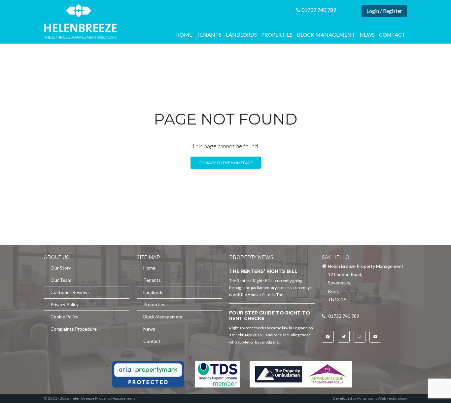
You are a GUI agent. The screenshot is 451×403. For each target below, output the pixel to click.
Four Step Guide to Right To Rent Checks (269, 316)
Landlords (241, 34)
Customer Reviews (70, 292)
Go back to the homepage (225, 162)
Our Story (61, 268)
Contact (392, 34)
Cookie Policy (64, 316)
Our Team (61, 280)
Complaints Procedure (74, 329)
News (367, 34)
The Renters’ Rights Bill (263, 271)
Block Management (326, 34)
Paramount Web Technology (382, 398)
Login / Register (384, 11)
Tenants (209, 34)
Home (183, 34)
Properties (277, 34)
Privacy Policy (65, 304)
